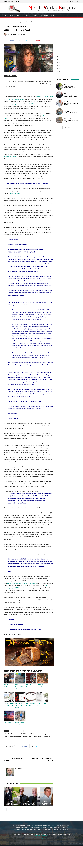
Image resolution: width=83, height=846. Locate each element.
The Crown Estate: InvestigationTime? (12, 804)
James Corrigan (42, 734)
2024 (59, 62)
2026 (59, 56)
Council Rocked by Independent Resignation (19, 723)
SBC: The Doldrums (7, 685)
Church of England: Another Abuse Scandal (28, 804)
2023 (59, 65)
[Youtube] (77, 1)
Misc (11, 801)
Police (45, 801)
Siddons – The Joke (41, 704)
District (11, 22)
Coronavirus (28, 731)
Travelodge (46, 736)
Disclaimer (37, 839)
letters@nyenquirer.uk (41, 835)
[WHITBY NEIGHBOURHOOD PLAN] (59, 120)
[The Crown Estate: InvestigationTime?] (12, 796)
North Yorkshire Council (69, 111)
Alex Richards (13, 731)
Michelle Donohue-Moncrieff (13, 736)
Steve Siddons (37, 736)
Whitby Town (68, 118)
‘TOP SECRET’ (32, 104)
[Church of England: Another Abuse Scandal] (28, 796)
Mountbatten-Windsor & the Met (45, 804)
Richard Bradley (27, 736)
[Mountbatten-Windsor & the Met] (45, 796)
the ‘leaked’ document (11, 156)
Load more (67, 127)
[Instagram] (70, 1)
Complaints (45, 839)
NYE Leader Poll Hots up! (30, 704)
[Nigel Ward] (5, 34)
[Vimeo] (75, 1)
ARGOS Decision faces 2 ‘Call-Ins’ (42, 685)
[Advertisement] (67, 38)
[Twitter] (72, 1)
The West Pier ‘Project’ (70, 113)
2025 (59, 59)
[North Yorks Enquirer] (15, 8)
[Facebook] (67, 1)
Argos (21, 731)
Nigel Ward (12, 34)
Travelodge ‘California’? (7, 723)
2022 (58, 68)
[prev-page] (5, 809)
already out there (15, 193)
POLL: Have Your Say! (31, 685)
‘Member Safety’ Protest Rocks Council (20, 705)
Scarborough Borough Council (23, 22)
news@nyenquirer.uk (41, 831)
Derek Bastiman (32, 734)
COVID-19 (23, 734)
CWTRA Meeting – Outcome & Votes (9, 704)
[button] (77, 15)
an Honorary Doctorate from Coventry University (22, 583)
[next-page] (8, 809)
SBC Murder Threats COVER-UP (20, 686)
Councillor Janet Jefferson (41, 731)
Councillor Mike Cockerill (11, 734)
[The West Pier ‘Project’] (59, 111)
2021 (58, 71)
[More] (45, 40)
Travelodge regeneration (14, 104)
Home (6, 22)
